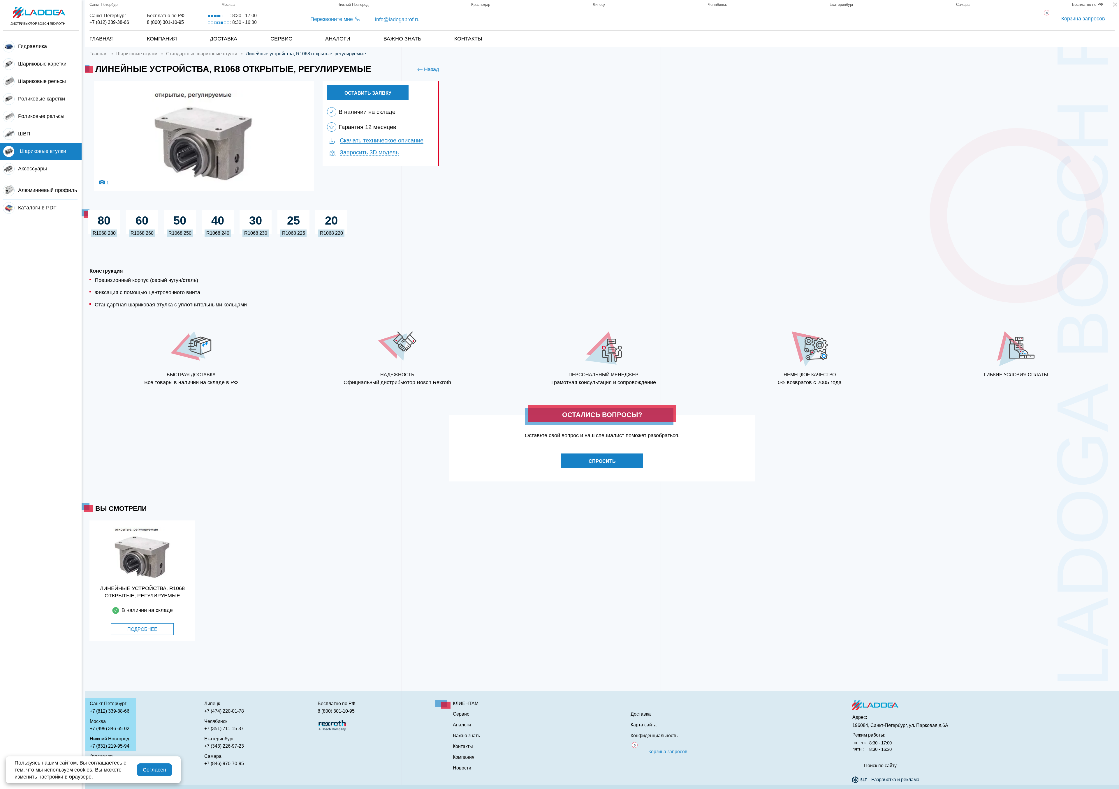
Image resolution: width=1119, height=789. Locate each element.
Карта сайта (644, 725)
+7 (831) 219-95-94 (109, 746)
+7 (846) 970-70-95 (224, 763)
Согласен (154, 770)
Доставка (223, 39)
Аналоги (337, 39)
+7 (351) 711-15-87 (224, 728)
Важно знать (402, 39)
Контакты (468, 39)
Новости (462, 768)
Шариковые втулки (136, 53)
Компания (162, 39)
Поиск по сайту (880, 765)
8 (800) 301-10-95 (165, 22)
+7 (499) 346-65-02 (109, 728)
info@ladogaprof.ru (397, 19)
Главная (101, 39)
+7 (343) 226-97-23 (224, 746)
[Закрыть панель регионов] (1115, 5)
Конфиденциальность (654, 735)
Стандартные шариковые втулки (201, 53)
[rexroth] (332, 725)
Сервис (281, 39)
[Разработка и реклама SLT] (859, 779)
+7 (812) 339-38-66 (109, 22)
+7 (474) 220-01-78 (224, 711)
